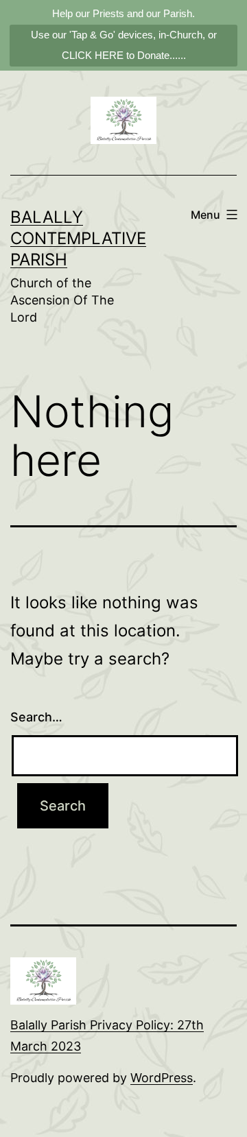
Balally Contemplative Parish (78, 238)
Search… (36, 717)
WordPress (161, 1077)
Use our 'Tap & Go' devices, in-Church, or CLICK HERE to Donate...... (124, 45)
